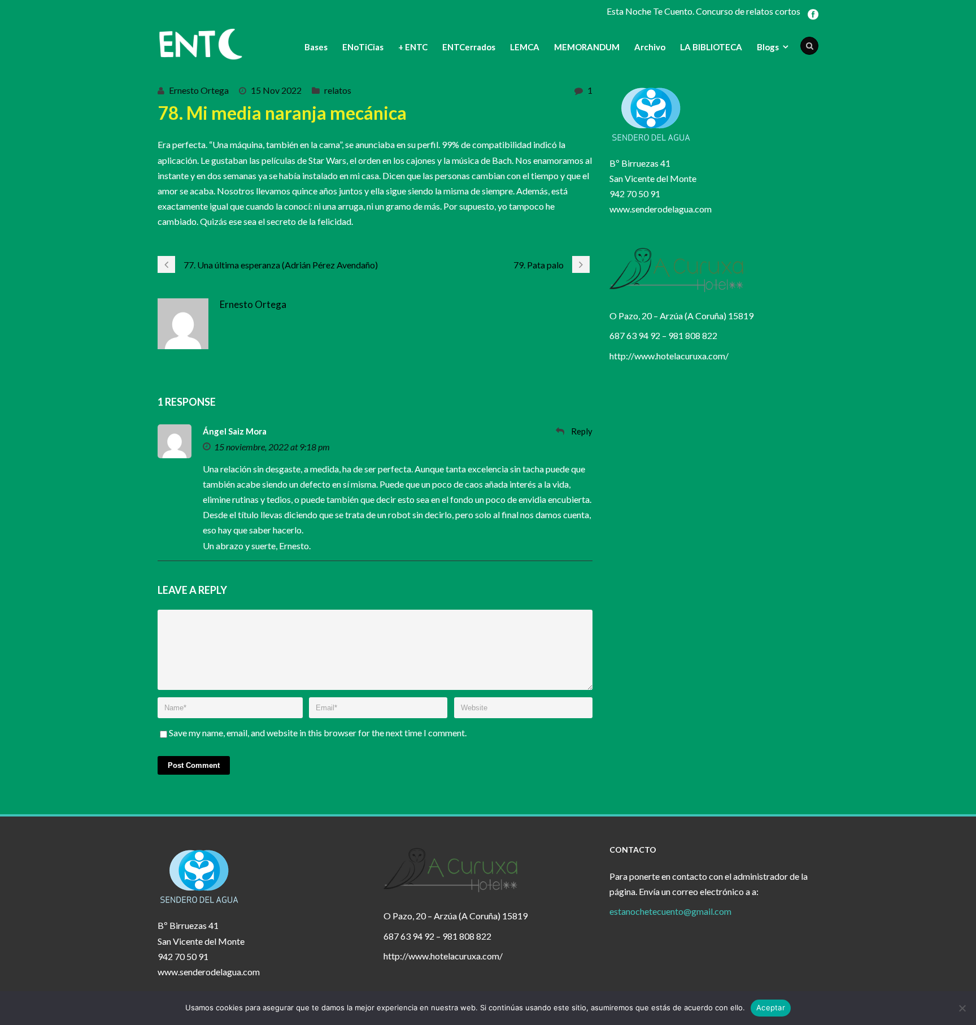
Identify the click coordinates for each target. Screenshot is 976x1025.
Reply (581, 431)
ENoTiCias (363, 47)
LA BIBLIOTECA (711, 47)
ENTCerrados (468, 47)
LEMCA (524, 47)
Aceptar (770, 1007)
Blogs (768, 47)
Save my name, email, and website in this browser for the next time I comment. (318, 732)
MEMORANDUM (587, 47)
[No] (962, 1008)
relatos (337, 90)
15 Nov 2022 (276, 90)
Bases (316, 47)
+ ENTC (413, 47)
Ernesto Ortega (199, 90)
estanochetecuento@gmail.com (670, 911)
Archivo (649, 47)
